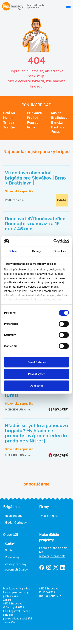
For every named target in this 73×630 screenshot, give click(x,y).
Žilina (55, 132)
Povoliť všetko (37, 362)
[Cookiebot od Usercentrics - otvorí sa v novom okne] (53, 241)
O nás (8, 550)
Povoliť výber (36, 373)
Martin (8, 118)
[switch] (64, 324)
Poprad (32, 122)
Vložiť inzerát (49, 515)
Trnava (8, 122)
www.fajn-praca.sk (52, 556)
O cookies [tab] (60, 251)
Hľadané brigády (16, 522)
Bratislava (59, 118)
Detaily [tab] (36, 251)
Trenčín (9, 127)
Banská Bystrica (57, 125)
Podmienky (12, 557)
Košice (56, 113)
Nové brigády (14, 515)
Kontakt (10, 543)
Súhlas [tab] (13, 251)
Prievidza (34, 113)
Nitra (31, 127)
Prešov (32, 118)
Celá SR (9, 113)
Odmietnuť (36, 385)
